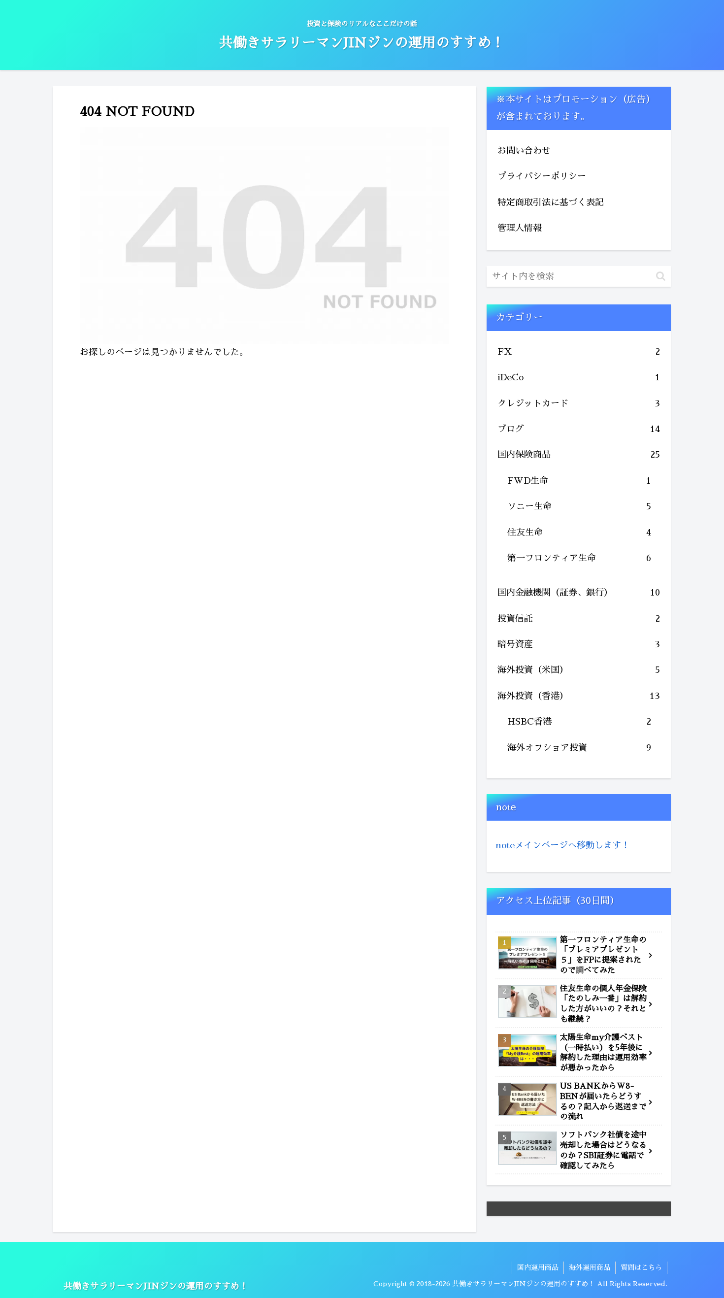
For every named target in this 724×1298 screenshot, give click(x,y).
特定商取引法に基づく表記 (550, 202)
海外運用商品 (589, 1267)
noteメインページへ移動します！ (562, 845)
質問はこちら (641, 1267)
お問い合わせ (524, 150)
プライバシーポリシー (541, 176)
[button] (660, 276)
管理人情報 (519, 228)
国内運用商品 (538, 1267)
